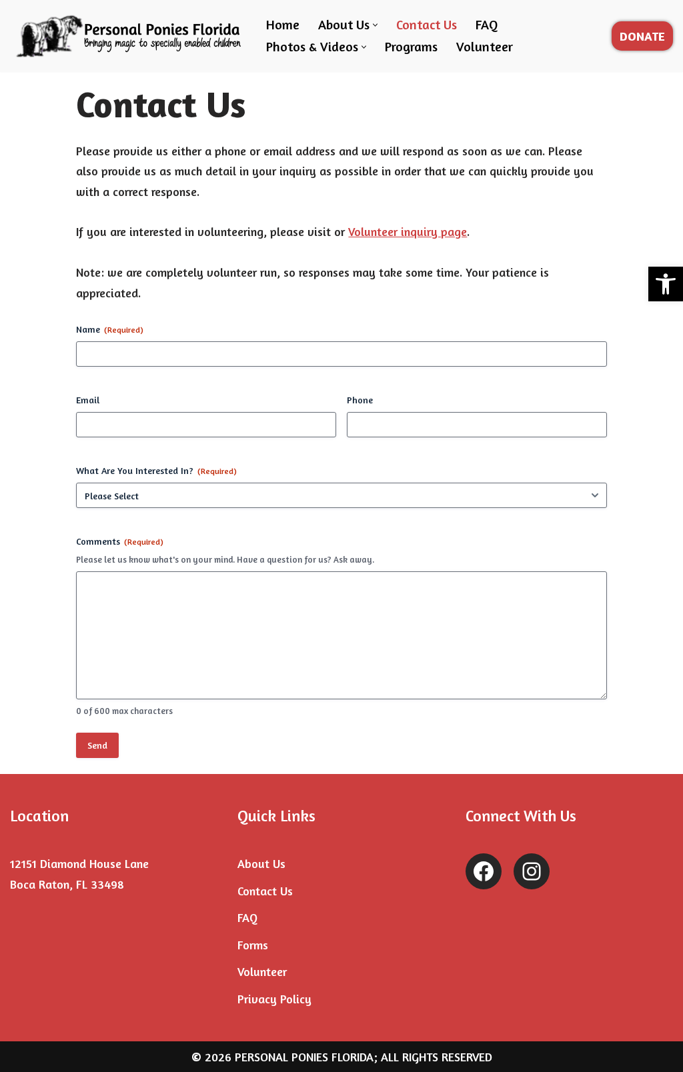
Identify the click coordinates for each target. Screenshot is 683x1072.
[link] (665, 284)
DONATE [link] (642, 36)
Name (109, 329)
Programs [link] (411, 47)
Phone (360, 399)
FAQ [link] (487, 25)
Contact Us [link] (426, 25)
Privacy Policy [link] (274, 998)
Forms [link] (252, 944)
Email (87, 399)
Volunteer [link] (484, 47)
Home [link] (282, 25)
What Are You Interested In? (156, 470)
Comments (119, 541)
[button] (375, 25)
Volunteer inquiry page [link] (407, 231)
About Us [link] (261, 863)
